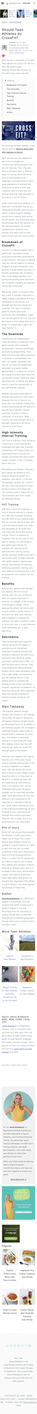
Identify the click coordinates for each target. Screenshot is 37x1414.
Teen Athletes (15, 22)
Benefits (10, 100)
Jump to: (10, 80)
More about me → (18, 1179)
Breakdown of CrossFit (17, 85)
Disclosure (30, 1402)
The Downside (13, 89)
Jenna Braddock (9, 1026)
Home (4, 22)
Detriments (11, 104)
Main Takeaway (13, 108)
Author (10, 112)
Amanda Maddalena (11, 898)
